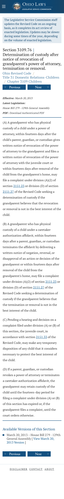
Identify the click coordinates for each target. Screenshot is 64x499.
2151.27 (8, 192)
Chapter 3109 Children (24, 81)
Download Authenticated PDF (26, 113)
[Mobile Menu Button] (3, 6)
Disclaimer (18, 469)
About (49, 469)
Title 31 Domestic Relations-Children (31, 77)
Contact (36, 469)
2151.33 (41, 337)
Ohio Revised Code (17, 73)
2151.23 (18, 186)
